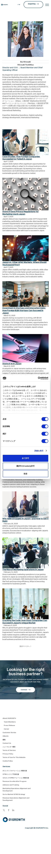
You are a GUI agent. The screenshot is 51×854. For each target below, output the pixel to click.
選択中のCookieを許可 (25, 466)
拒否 (25, 474)
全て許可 (25, 458)
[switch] (45, 426)
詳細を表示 (39, 451)
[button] (19, 4)
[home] (4, 4)
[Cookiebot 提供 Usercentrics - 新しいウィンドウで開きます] (38, 378)
